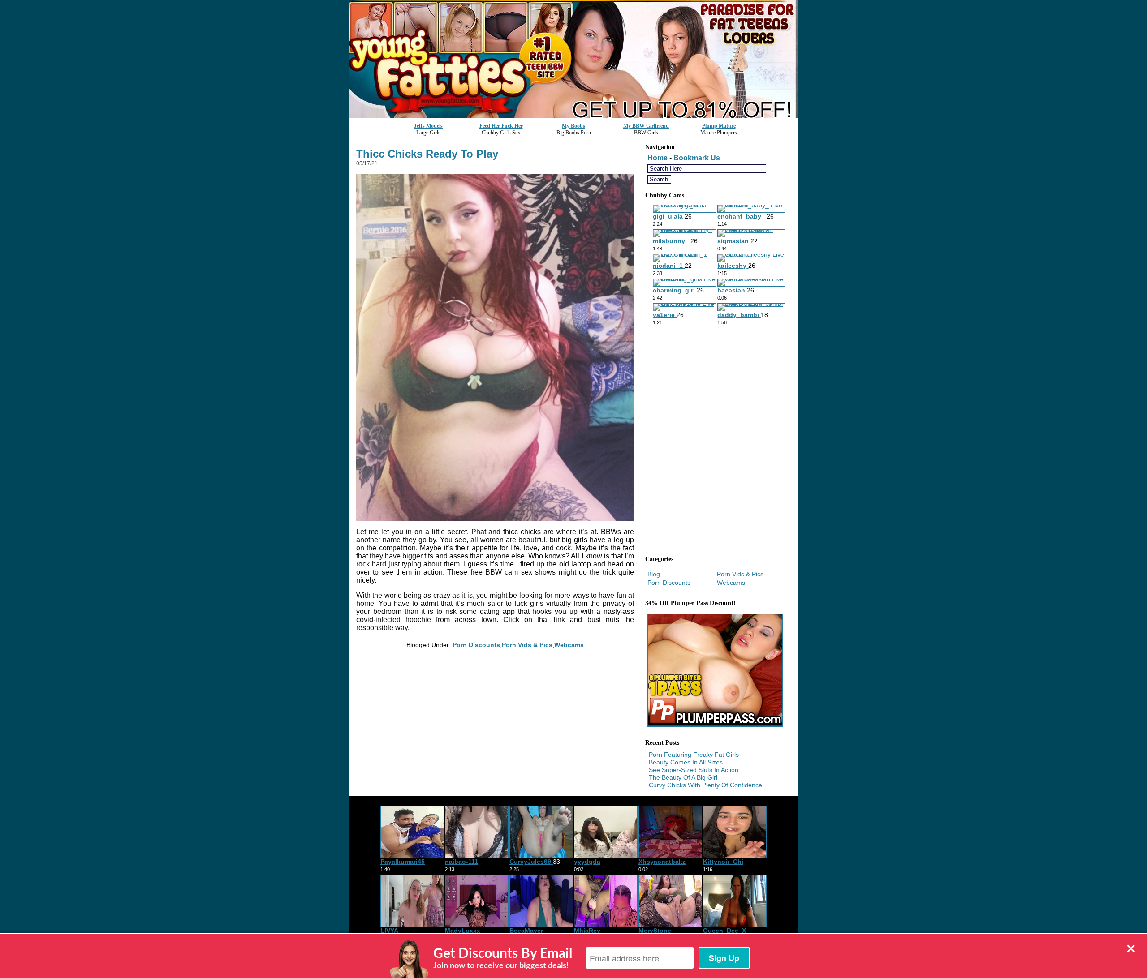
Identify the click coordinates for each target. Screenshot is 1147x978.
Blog (653, 574)
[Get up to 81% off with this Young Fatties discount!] (573, 115)
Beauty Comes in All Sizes (686, 762)
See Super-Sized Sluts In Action (693, 769)
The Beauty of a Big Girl (683, 777)
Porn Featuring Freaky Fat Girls (694, 754)
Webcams (569, 644)
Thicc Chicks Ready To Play (427, 154)
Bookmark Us (696, 158)
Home (657, 158)
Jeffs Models (428, 126)
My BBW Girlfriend (646, 126)
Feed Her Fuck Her (501, 126)
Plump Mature (719, 126)
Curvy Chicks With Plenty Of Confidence (705, 785)
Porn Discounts (476, 644)
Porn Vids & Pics (527, 644)
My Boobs (573, 126)
